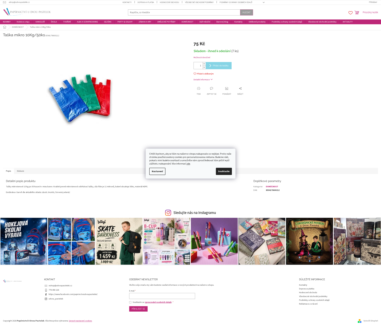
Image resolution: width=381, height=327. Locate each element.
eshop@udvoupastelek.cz (60, 285)
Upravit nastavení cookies (80, 320)
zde (188, 163)
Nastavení (157, 171)
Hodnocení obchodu (169, 2)
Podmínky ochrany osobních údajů (236, 2)
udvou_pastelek (56, 298)
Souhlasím (224, 171)
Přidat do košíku (220, 65)
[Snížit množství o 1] (204, 67)
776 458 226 (54, 290)
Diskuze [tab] (20, 171)
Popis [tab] (8, 171)
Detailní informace (202, 79)
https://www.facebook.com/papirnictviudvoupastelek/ (73, 294)
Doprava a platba (146, 2)
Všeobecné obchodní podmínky (199, 2)
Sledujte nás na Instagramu (194, 212)
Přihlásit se (138, 309)
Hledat (247, 12)
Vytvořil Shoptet (370, 320)
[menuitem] (7, 21)
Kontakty (127, 2)
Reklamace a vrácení (308, 303)
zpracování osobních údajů (158, 302)
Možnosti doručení (202, 57)
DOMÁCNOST (272, 186)
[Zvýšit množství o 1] (204, 64)
